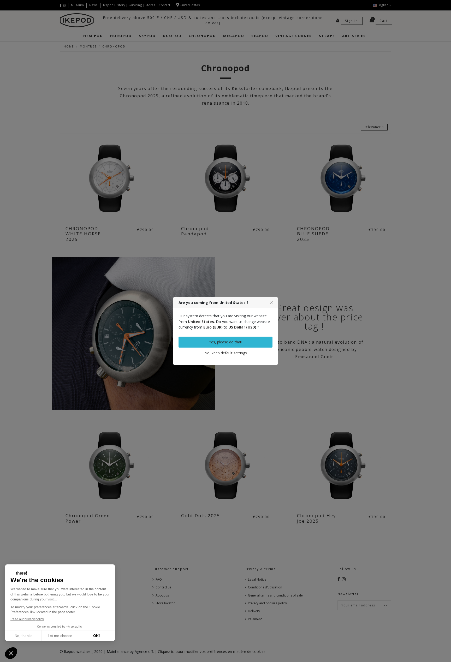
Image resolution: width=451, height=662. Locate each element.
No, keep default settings (225, 352)
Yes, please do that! (225, 341)
